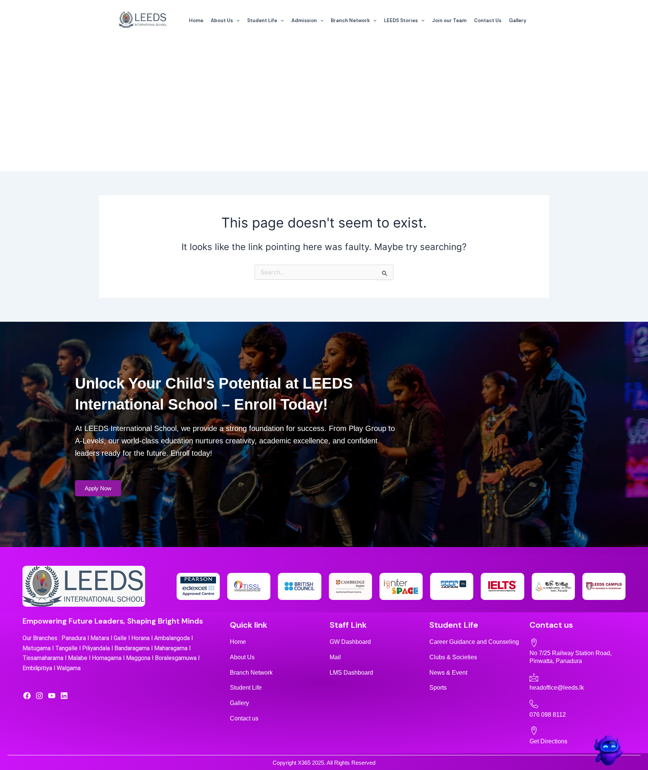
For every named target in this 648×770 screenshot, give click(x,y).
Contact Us (487, 20)
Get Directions (548, 741)
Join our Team (449, 20)
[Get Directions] (534, 730)
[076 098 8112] (534, 703)
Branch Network (350, 20)
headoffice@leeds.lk (557, 687)
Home (196, 20)
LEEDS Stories (401, 20)
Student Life (262, 20)
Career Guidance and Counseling (474, 642)
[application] (236, 21)
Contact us (244, 718)
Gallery (517, 20)
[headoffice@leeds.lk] (534, 677)
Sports (438, 687)
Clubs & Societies (453, 657)
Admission (304, 20)
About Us (222, 20)
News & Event (448, 672)
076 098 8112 (548, 714)
